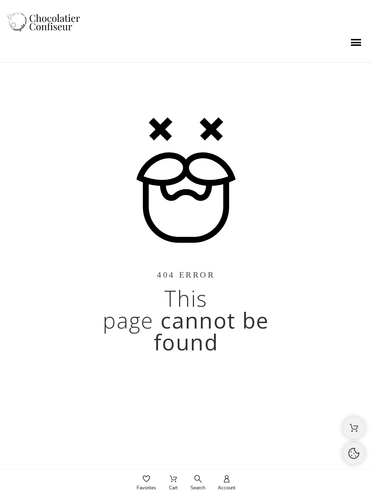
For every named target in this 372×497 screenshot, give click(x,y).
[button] (356, 42)
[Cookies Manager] (354, 453)
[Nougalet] (43, 22)
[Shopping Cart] (354, 428)
